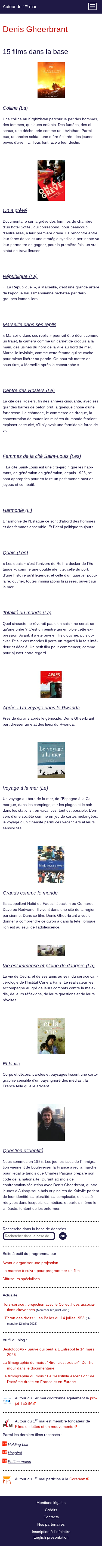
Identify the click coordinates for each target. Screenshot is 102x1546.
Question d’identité (23, 1150)
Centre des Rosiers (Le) (29, 390)
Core (77, 1479)
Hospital (15, 1453)
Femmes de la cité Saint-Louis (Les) (42, 456)
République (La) (20, 276)
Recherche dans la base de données (34, 1229)
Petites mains (19, 1462)
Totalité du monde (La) (27, 612)
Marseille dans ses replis (29, 324)
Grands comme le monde (30, 893)
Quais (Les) (15, 552)
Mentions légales (51, 1502)
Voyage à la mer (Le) (25, 788)
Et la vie (11, 1063)
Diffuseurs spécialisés (21, 1279)
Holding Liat (18, 1445)
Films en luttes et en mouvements (44, 1427)
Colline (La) (15, 108)
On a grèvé (15, 210)
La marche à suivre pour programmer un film (41, 1271)
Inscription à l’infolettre (51, 1531)
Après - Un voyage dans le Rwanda (41, 707)
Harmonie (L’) (17, 510)
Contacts (51, 1517)
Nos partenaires (51, 1524)
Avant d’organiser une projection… (32, 1263)
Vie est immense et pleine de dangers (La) (49, 965)
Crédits (51, 1510)
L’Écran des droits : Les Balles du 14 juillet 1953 (43, 1318)
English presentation (51, 1537)
